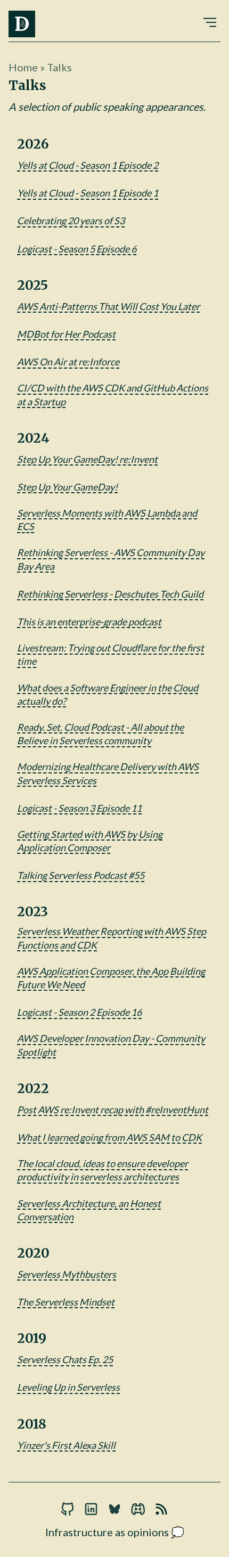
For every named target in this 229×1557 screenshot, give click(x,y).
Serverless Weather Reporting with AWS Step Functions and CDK (111, 937)
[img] (22, 24)
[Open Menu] (209, 21)
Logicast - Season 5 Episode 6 (76, 249)
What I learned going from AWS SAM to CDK (109, 1137)
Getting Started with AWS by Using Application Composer (89, 840)
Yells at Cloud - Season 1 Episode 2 (87, 165)
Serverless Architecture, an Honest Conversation (89, 1209)
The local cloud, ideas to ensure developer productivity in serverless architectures (102, 1170)
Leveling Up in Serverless (68, 1387)
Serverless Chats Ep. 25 (65, 1359)
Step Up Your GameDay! (67, 487)
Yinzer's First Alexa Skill (66, 1445)
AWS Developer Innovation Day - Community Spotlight (111, 1044)
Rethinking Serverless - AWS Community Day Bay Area (111, 559)
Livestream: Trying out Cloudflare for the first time (110, 654)
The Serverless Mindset (65, 1302)
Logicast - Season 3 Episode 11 (79, 808)
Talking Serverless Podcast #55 (80, 875)
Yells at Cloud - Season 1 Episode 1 (87, 193)
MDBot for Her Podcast (66, 334)
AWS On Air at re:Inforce (68, 362)
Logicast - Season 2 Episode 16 (79, 1012)
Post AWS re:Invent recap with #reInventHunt (112, 1109)
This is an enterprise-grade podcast (89, 621)
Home (23, 67)
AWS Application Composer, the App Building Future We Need (111, 977)
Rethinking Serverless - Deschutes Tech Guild (110, 594)
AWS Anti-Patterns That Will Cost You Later (108, 306)
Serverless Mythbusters (66, 1274)
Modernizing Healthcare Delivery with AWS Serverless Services (108, 773)
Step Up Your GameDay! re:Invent (87, 459)
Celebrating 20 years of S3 (71, 220)
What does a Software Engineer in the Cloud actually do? (107, 694)
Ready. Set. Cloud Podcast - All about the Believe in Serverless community (100, 733)
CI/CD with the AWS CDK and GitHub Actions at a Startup (112, 394)
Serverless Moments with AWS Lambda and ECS (107, 519)
